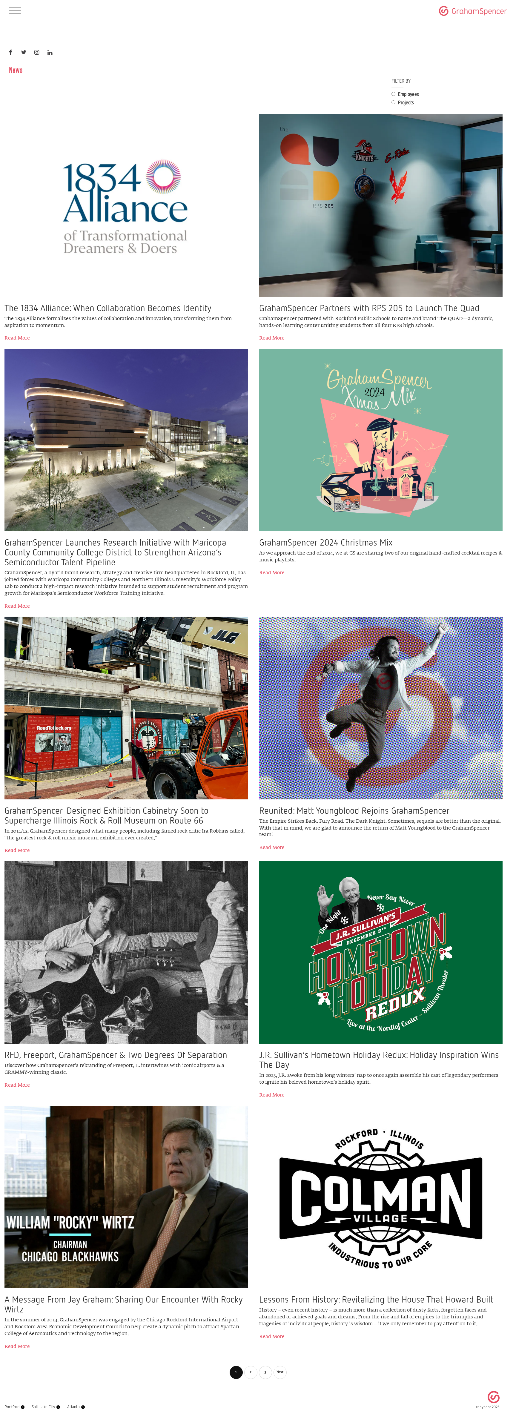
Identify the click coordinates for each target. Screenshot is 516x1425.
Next (280, 1372)
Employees (408, 94)
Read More (17, 338)
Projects (405, 102)
